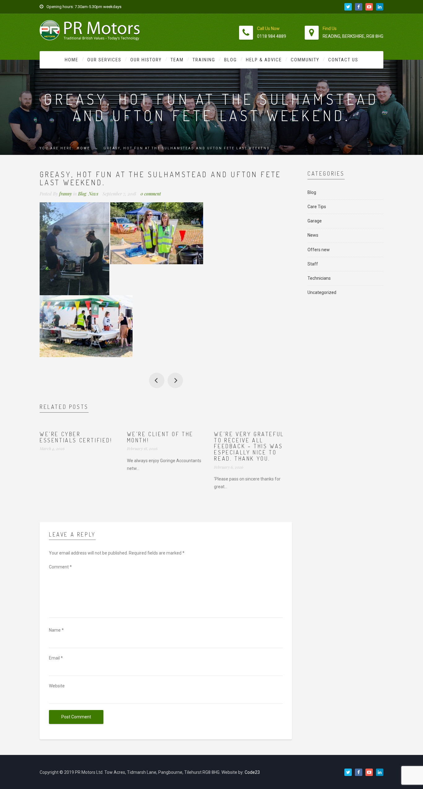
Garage (314, 220)
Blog (230, 60)
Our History (146, 60)
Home (71, 60)
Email (56, 657)
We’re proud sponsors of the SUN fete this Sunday (156, 380)
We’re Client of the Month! (160, 437)
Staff (312, 263)
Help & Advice (264, 60)
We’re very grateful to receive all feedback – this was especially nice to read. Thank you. (249, 446)
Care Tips (316, 206)
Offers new (318, 249)
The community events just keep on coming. (175, 380)
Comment (60, 566)
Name (56, 630)
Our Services (104, 60)
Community (305, 60)
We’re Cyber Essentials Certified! (76, 437)
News (93, 194)
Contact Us (343, 60)
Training (204, 60)
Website (57, 685)
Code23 (252, 772)
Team (177, 60)
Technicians (319, 278)
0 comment (151, 194)
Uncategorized (321, 292)
